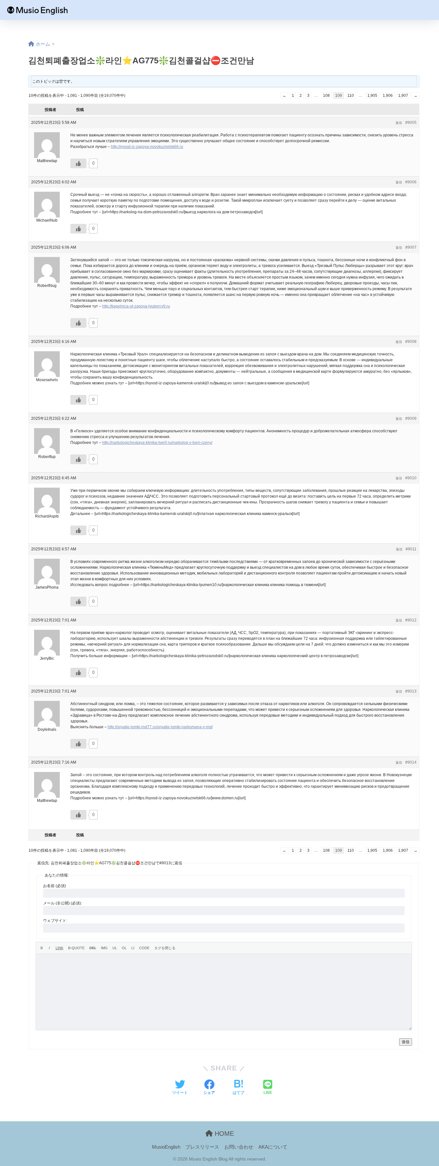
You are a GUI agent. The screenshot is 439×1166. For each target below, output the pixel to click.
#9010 (411, 478)
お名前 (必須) (54, 886)
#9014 (411, 762)
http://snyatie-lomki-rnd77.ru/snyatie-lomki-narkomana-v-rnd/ (160, 727)
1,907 (403, 95)
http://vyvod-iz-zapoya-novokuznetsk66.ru (147, 146)
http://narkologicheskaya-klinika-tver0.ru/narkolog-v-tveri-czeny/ (157, 442)
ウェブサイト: (55, 920)
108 (326, 95)
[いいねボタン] (78, 163)
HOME (223, 1133)
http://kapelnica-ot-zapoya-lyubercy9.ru (136, 306)
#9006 (411, 182)
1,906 (388, 95)
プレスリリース (202, 1147)
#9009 (411, 418)
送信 (405, 1042)
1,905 (372, 95)
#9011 (411, 549)
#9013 (411, 691)
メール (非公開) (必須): (62, 903)
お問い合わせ (238, 1147)
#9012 (411, 620)
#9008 (411, 341)
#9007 (411, 247)
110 (350, 95)
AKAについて (272, 1147)
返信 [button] (399, 122)
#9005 (411, 122)
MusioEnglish (166, 1147)
